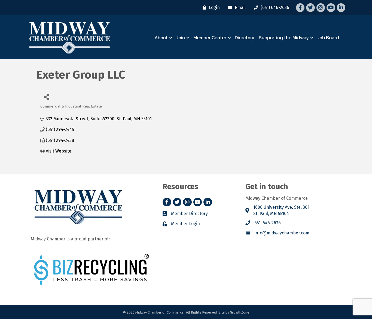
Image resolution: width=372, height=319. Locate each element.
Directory (244, 37)
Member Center (209, 37)
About (161, 37)
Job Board (328, 37)
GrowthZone (239, 312)
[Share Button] (46, 97)
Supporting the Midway (284, 37)
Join (180, 37)
